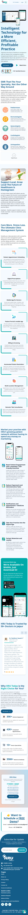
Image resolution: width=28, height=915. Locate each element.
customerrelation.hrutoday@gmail (17, 824)
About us (3, 877)
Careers (3, 882)
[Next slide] (22, 632)
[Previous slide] (25, 632)
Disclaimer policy (6, 892)
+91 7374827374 (17, 827)
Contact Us (4, 885)
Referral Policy (5, 898)
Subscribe (22, 850)
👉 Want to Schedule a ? (14, 818)
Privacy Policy (5, 879)
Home (2, 874)
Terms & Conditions (6, 888)
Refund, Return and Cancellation (10, 901)
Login (22, 2)
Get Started (6, 65)
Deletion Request (6, 895)
